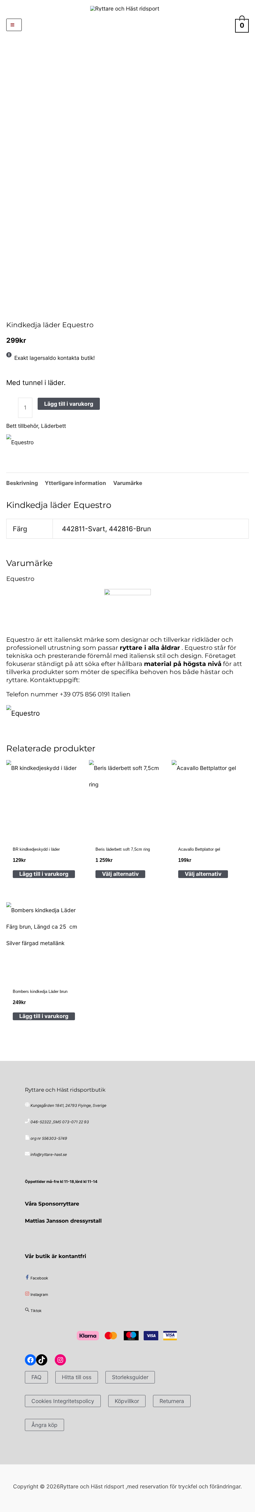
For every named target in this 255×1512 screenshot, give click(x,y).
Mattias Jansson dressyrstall (63, 1220)
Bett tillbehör (32, 310)
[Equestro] (20, 442)
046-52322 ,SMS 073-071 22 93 (59, 1122)
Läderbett (53, 426)
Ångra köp (44, 1425)
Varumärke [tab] (127, 483)
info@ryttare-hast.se (48, 1154)
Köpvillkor (127, 1401)
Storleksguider (130, 1377)
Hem (8, 310)
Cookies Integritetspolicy (62, 1401)
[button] (127, 24)
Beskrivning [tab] (22, 483)
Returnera (172, 1401)
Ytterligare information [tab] (75, 483)
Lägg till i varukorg (68, 404)
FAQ (36, 1377)
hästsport (18, 310)
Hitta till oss (76, 1377)
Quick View (44, 828)
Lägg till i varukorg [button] (43, 874)
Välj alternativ (120, 874)
